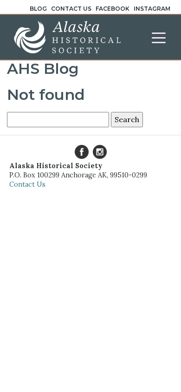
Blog (38, 8)
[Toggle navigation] (159, 37)
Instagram (152, 8)
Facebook (112, 8)
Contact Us (71, 8)
